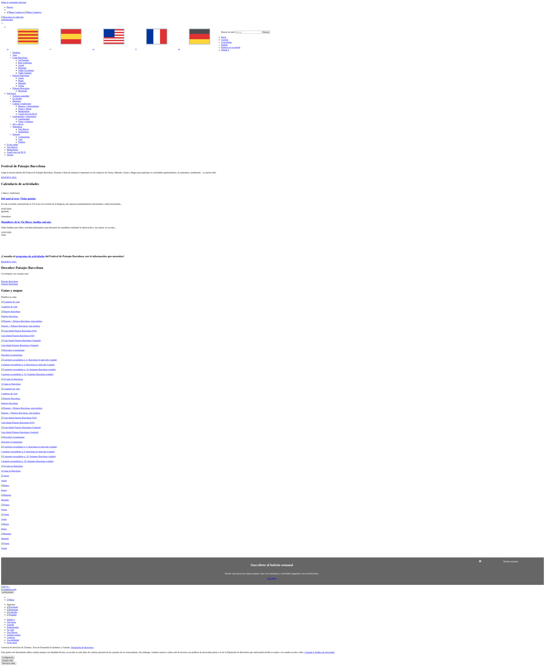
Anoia (4, 480)
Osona (4, 509)
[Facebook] (12, 607)
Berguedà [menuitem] (22, 91)
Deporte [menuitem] (16, 134)
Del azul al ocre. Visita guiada (18, 198)
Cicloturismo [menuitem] (24, 137)
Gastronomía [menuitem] (24, 119)
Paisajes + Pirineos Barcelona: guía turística (20, 326)
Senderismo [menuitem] (23, 132)
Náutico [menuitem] (21, 142)
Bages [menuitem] (21, 80)
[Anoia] (5, 476)
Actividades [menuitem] (226, 42)
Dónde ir (11, 619)
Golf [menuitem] (20, 139)
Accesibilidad (13, 640)
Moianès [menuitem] (22, 83)
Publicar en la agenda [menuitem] (230, 47)
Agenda (10, 625)
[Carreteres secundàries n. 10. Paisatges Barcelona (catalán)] (28, 369)
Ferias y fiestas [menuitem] (24, 109)
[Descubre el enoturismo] (13, 350)
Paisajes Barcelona (9, 281)
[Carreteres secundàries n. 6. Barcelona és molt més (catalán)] (29, 360)
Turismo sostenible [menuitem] (20, 96)
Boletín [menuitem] (224, 45)
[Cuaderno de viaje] (10, 302)
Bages (4, 490)
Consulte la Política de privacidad (319, 652)
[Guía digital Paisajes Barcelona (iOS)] (19, 331)
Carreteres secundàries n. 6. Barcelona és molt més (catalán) (28, 364)
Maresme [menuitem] (22, 68)
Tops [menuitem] (14, 55)
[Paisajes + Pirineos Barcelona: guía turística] (21, 321)
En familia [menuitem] (17, 98)
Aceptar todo (7, 660)
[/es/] (12, 17)
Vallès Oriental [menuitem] (24, 73)
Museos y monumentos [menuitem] (28, 106)
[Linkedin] (12, 612)
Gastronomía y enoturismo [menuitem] (24, 116)
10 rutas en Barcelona (11, 384)
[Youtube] (12, 615)
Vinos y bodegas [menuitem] (25, 121)
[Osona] (5, 505)
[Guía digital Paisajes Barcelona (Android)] (21, 340)
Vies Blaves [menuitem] (23, 129)
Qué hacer (11, 622)
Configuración (7, 657)
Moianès (5, 500)
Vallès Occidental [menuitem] (26, 70)
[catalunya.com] (8, 589)
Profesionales (13, 627)
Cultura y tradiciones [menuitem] (21, 103)
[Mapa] (24, 12)
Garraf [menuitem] (21, 65)
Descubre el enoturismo (11, 355)
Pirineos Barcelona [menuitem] (20, 88)
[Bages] (5, 485)
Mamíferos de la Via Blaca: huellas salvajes (26, 222)
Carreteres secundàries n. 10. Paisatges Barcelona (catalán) (27, 374)
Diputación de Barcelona (82, 647)
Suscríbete (271, 578)
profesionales (7, 19)
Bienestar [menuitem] (16, 101)
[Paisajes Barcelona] (10, 311)
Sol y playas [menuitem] (17, 124)
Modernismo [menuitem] (24, 111)
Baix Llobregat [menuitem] (25, 63)
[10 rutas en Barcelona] (12, 379)
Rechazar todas (8, 663)
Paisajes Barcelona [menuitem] (20, 75)
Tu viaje (10, 630)
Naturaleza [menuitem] (17, 126)
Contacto (11, 637)
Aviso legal (12, 642)
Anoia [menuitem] (21, 78)
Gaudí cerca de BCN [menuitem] (27, 114)
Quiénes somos (13, 635)
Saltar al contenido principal (13, 2)
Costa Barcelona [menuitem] (19, 57)
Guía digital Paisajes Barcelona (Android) (19, 345)
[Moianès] (6, 495)
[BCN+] (5, 587)
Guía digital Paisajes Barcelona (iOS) (17, 335)
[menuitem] (223, 37)
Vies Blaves (12, 632)
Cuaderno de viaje (9, 307)
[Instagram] (12, 609)
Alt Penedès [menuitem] (23, 60)
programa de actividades (30, 256)
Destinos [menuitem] (16, 52)
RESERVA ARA (9, 177)
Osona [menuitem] (21, 86)
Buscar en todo (228, 32)
